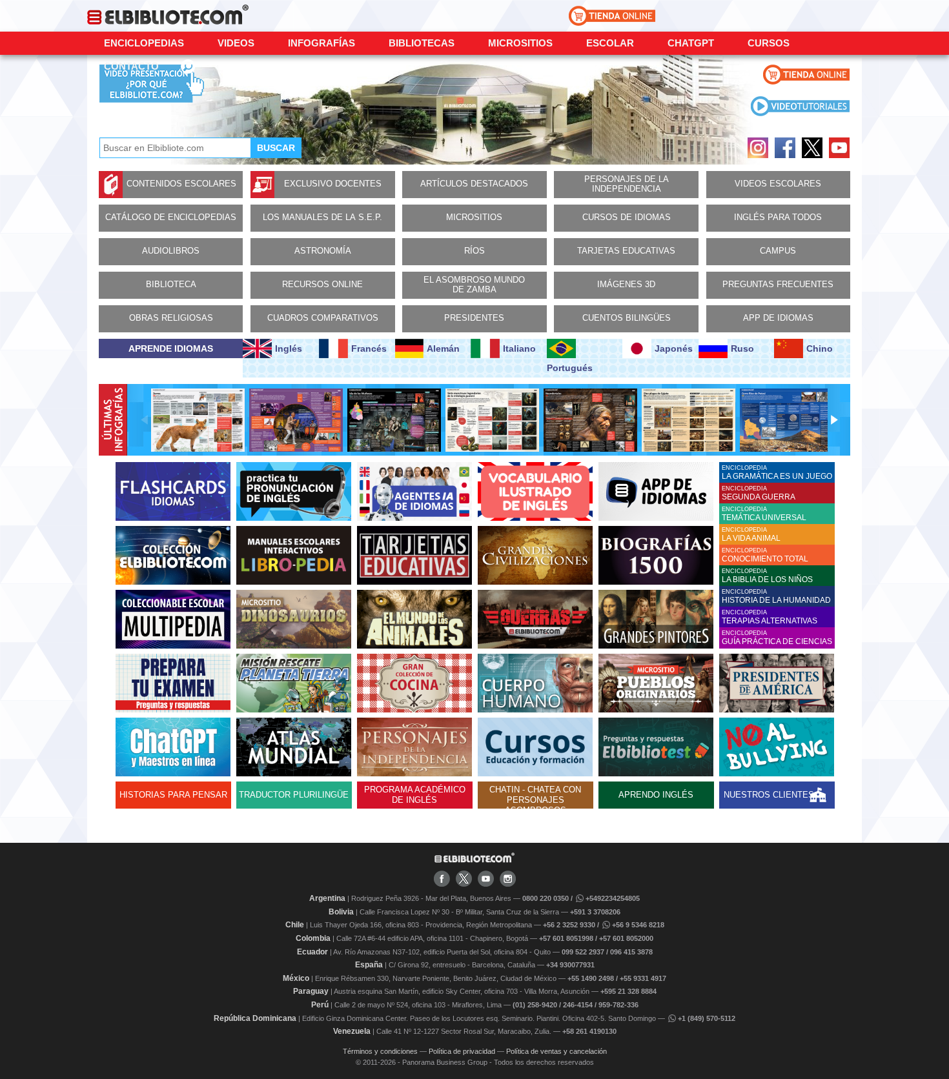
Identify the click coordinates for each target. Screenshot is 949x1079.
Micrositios (520, 42)
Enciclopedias (144, 42)
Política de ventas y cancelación (556, 1051)
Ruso (742, 348)
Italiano (519, 348)
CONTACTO (131, 66)
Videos (236, 42)
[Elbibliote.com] (474, 860)
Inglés (288, 348)
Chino (819, 348)
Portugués (570, 368)
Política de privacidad (462, 1051)
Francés (369, 348)
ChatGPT (691, 42)
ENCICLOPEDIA (777, 473)
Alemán (443, 348)
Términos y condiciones (380, 1051)
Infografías (321, 42)
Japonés (674, 348)
